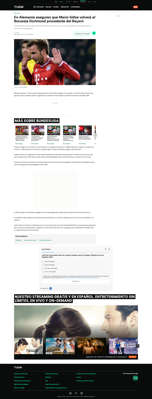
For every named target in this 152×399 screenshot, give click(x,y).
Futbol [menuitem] (56, 7)
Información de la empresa (22, 380)
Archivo (78, 377)
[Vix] (135, 7)
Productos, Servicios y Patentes (86, 373)
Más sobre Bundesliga (37, 120)
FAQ (46, 380)
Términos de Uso (19, 377)
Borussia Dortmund (30, 240)
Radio (89, 1)
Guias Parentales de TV (52, 384)
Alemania (17, 13)
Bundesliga (18, 143)
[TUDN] (19, 7)
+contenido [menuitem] (75, 7)
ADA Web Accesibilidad (21, 384)
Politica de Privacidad (20, 373)
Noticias (68, 1)
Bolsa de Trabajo (19, 388)
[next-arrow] (95, 135)
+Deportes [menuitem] (64, 7)
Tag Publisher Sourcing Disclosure (56, 388)
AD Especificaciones (51, 373)
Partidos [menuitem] (40, 7)
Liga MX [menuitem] (48, 7)
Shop (95, 1)
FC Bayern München (45, 240)
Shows (61, 1)
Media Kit (48, 377)
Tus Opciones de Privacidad (85, 380)
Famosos (75, 1)
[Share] (94, 33)
